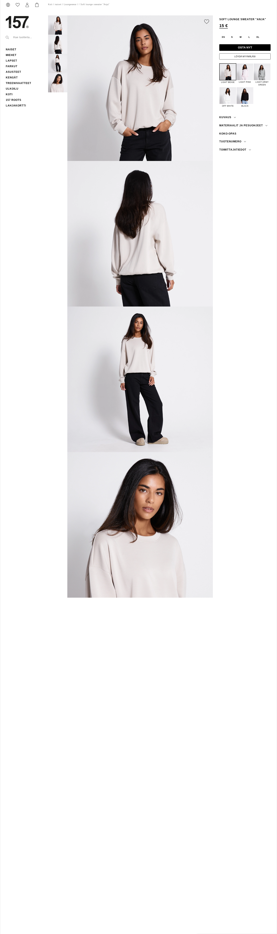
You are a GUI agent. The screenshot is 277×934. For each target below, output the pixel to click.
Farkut (11, 66)
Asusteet (13, 72)
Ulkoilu (12, 88)
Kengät (12, 77)
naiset (11, 49)
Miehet (11, 55)
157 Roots (13, 100)
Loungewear (70, 4)
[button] (27, 5)
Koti (9, 94)
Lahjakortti (16, 105)
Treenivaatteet (18, 83)
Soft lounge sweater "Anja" (94, 4)
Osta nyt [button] (245, 47)
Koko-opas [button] (227, 133)
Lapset (11, 60)
